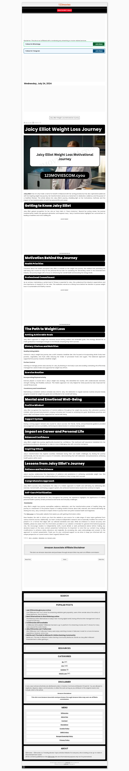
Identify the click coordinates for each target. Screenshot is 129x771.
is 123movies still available (37, 623)
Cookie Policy (64, 729)
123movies (30, 514)
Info (30, 538)
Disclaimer (64, 725)
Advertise (64, 717)
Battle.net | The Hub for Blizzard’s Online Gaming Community (50, 635)
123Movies (66, 764)
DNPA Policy (64, 732)
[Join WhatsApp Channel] (24, 767)
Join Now (99, 44)
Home (64, 559)
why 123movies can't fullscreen (38, 629)
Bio (63, 662)
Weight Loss (51, 538)
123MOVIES (67, 762)
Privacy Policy (65, 740)
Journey (35, 538)
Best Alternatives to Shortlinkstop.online (42, 616)
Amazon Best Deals (64, 10)
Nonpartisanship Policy (64, 736)
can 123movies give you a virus (38, 610)
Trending (41, 538)
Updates (63, 670)
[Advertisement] (64, 26)
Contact (64, 721)
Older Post (101, 559)
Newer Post (28, 559)
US (46, 538)
